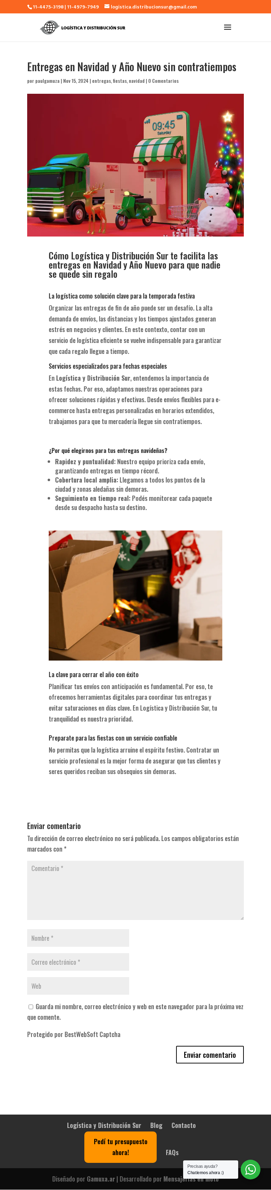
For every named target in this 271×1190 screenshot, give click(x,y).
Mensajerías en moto (191, 1178)
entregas (101, 80)
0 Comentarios (163, 80)
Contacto (183, 1125)
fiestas (120, 80)
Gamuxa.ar (101, 1178)
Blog (156, 1125)
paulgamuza (47, 80)
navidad (137, 80)
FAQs (172, 1152)
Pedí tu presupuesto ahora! (120, 1147)
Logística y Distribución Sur (104, 1125)
